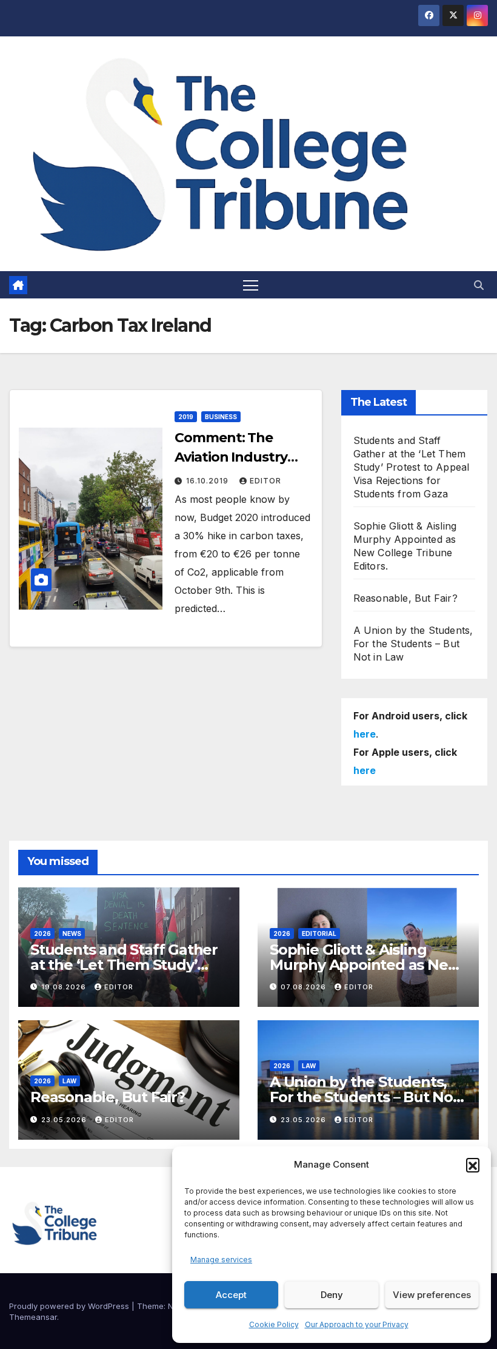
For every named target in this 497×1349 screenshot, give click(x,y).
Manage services (221, 1259)
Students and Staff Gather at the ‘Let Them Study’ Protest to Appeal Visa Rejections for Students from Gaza (411, 467)
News (71, 933)
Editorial (319, 933)
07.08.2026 (305, 987)
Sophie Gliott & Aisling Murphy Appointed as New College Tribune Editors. (365, 965)
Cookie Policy (274, 1324)
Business (221, 416)
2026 (42, 933)
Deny (332, 1294)
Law (69, 1081)
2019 (185, 416)
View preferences (432, 1294)
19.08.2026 (64, 987)
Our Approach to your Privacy (357, 1324)
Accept (231, 1294)
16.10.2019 (208, 480)
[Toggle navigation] (250, 284)
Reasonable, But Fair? (405, 598)
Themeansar (33, 1317)
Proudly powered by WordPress (70, 1306)
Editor (265, 480)
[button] (473, 1165)
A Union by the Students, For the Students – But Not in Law (413, 643)
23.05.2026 (65, 1119)
